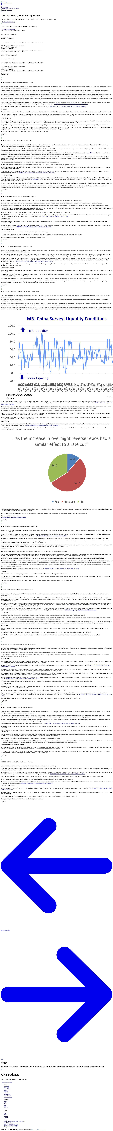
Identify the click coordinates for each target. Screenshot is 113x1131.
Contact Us (12, 8)
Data (5, 1106)
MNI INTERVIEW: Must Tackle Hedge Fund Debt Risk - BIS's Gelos (34, 226)
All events (6, 1117)
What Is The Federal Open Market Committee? (14, 1121)
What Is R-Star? (7, 1122)
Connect (3, 8)
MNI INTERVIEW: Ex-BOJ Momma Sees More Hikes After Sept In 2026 (34, 261)
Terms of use (6, 1087)
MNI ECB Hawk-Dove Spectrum (11, 1125)
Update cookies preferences (24, 1129)
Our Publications (7, 1095)
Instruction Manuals (8, 1097)
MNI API (6, 1108)
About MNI (6, 1086)
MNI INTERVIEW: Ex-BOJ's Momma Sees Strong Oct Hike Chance (62, 568)
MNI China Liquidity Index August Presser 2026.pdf (13, 517)
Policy (5, 1102)
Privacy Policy (7, 1088)
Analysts (5, 1093)
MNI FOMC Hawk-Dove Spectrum (11, 1124)
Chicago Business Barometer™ (10, 1126)
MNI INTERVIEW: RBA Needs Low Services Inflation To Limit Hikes (36, 172)
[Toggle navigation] (1, 6)
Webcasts (6, 1116)
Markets (5, 1103)
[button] (56, 2)
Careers (17, 8)
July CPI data (90, 152)
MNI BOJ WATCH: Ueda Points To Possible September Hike (52, 535)
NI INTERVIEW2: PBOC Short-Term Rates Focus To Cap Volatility (42, 425)
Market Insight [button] (4, 7)
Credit (5, 1105)
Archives (6, 1091)
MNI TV (6, 1114)
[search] (1, 4)
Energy (5, 1101)
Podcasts (5, 1113)
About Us (7, 8)
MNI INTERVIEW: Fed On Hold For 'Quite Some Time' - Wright (22, 678)
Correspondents (7, 1094)
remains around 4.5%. (35, 179)
